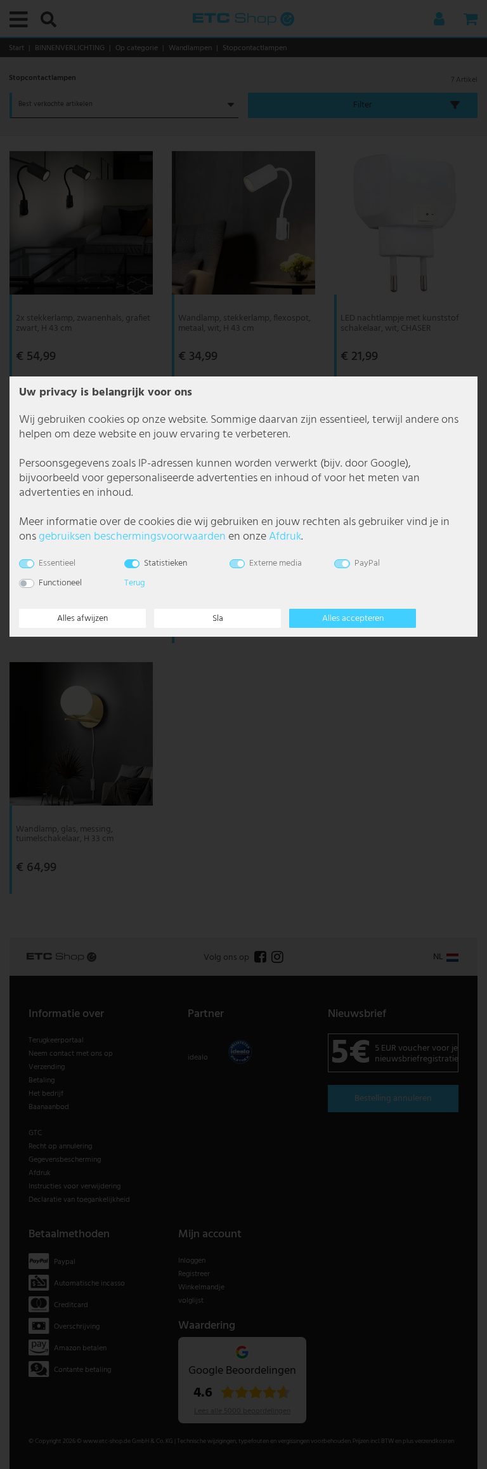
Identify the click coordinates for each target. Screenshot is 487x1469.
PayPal (367, 563)
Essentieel (57, 563)
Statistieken (165, 563)
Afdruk (285, 537)
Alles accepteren (353, 618)
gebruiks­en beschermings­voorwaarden (132, 537)
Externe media (275, 563)
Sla (217, 618)
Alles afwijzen (82, 618)
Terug (134, 583)
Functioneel (60, 583)
